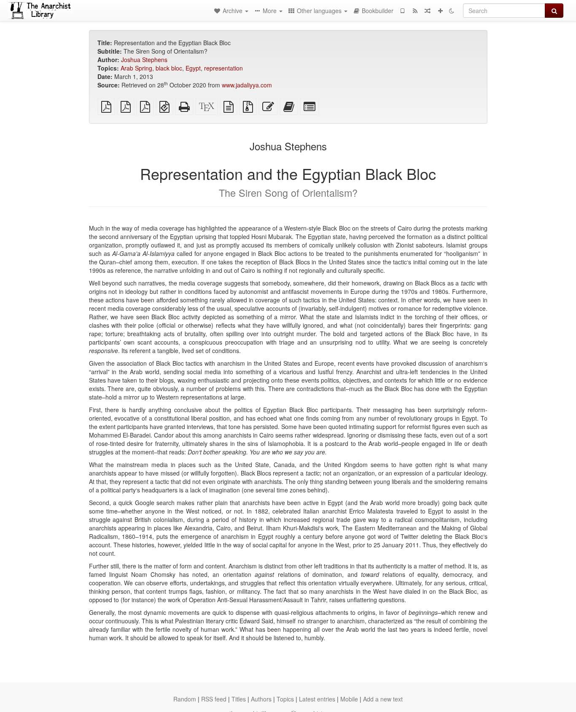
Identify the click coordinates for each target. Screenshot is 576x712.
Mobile (349, 699)
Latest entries (317, 699)
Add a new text (383, 699)
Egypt (193, 68)
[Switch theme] (452, 10)
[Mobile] (402, 10)
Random (184, 699)
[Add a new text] (440, 10)
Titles (238, 699)
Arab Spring (136, 68)
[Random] (427, 10)
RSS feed (213, 699)
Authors (261, 699)
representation (223, 68)
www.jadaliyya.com (247, 85)
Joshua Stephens (144, 59)
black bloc (169, 68)
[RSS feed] (415, 10)
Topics (285, 699)
